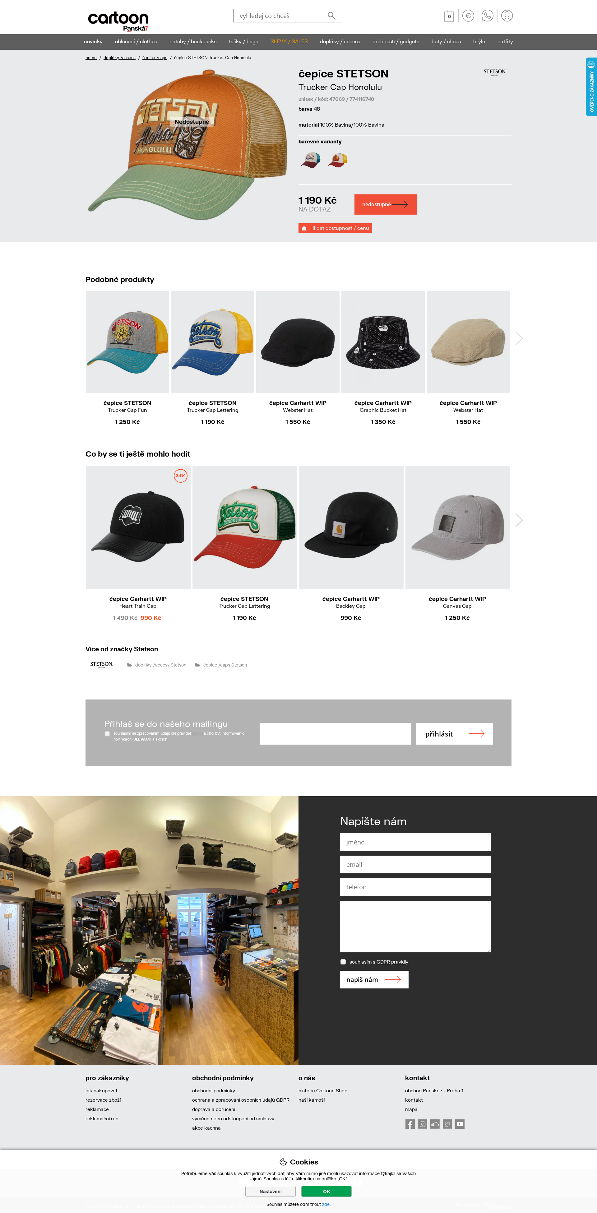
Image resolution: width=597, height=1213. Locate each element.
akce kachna (206, 1128)
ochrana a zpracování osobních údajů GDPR (240, 1100)
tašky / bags (243, 41)
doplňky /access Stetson (160, 664)
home (91, 57)
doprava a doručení (213, 1109)
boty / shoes (446, 41)
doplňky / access (340, 41)
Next (519, 338)
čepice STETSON (127, 406)
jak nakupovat (102, 1090)
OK (326, 1191)
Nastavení (271, 1191)
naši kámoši (311, 1100)
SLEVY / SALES (289, 41)
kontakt (414, 1100)
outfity (505, 41)
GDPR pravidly (392, 961)
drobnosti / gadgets (396, 41)
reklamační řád (102, 1118)
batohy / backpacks (192, 41)
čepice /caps (154, 57)
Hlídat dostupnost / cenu (338, 228)
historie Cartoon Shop (322, 1090)
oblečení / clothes (136, 41)
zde (326, 1204)
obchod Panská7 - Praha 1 (434, 1090)
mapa (411, 1109)
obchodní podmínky (213, 1090)
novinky (93, 41)
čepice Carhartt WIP (297, 406)
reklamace (97, 1109)
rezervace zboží (103, 1100)
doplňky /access (120, 57)
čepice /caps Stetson (225, 664)
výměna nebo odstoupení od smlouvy (233, 1118)
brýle (479, 41)
